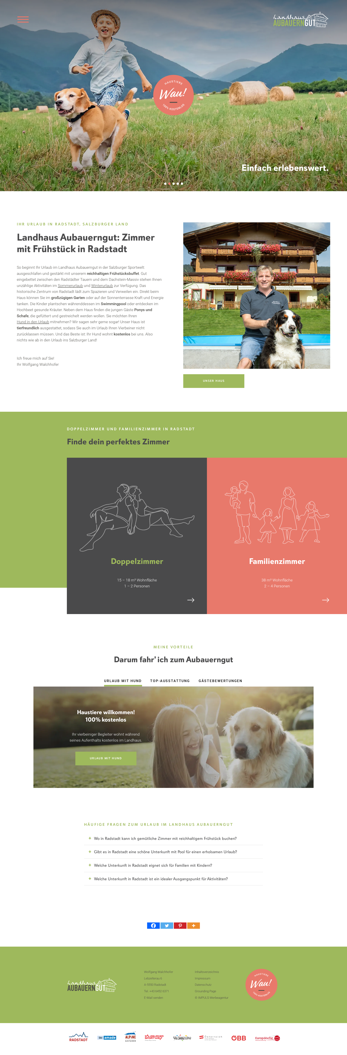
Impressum (202, 978)
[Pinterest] (180, 925)
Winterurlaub (102, 285)
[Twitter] (166, 925)
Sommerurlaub (70, 285)
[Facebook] (153, 925)
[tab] (173, 839)
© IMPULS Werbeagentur (211, 997)
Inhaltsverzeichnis (207, 972)
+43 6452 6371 (159, 991)
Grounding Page (205, 991)
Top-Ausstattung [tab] (170, 681)
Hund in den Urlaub (33, 322)
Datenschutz (203, 984)
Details (110, 600)
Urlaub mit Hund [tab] (123, 681)
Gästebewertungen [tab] (220, 681)
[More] (193, 925)
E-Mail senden (153, 997)
